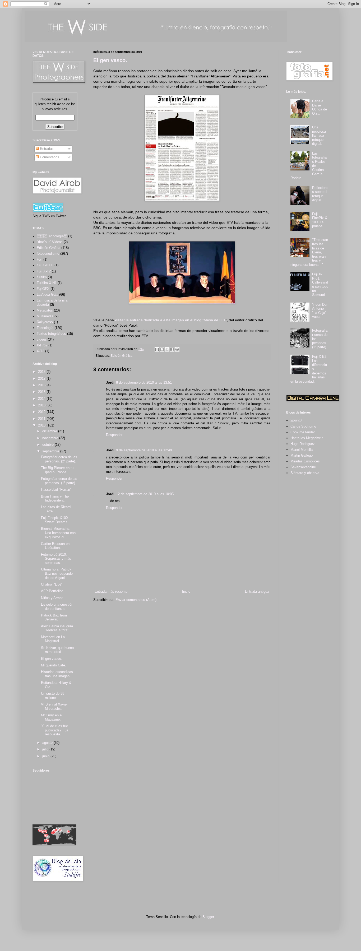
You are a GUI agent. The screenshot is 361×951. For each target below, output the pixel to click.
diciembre (50, 431)
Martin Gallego (301, 455)
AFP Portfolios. (52, 591)
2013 (42, 405)
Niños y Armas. (52, 598)
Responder (114, 435)
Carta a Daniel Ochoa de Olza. (319, 107)
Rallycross (45, 322)
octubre (48, 445)
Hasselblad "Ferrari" (56, 489)
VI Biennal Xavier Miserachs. (54, 706)
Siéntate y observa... (306, 473)
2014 (42, 399)
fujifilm (42, 277)
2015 (42, 392)
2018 (42, 372)
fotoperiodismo (48, 254)
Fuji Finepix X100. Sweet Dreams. (55, 520)
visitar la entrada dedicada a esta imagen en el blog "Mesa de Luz (169, 320)
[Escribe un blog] (162, 349)
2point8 (296, 420)
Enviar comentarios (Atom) (135, 600)
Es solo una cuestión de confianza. (57, 606)
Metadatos (45, 310)
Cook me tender (302, 432)
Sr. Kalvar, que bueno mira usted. (57, 650)
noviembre (50, 438)
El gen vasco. (110, 60)
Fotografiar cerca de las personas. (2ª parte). (59, 459)
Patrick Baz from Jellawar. (54, 617)
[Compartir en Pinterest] (177, 349)
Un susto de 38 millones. (52, 696)
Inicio (186, 591)
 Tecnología (52, 236)
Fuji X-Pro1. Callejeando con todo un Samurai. (320, 284)
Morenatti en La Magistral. (53, 639)
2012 (42, 412)
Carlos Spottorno (303, 426)
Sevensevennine (303, 467)
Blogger (208, 917)
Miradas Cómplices (305, 461)
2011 (42, 419)
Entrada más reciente (111, 591)
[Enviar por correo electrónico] (157, 349)
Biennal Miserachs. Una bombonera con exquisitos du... (58, 533)
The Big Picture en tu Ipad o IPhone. (57, 470)
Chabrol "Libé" (52, 584)
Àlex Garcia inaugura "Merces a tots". (57, 628)
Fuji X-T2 (44, 271)
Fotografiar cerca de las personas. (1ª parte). (59, 481)
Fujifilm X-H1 (47, 283)
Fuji (39, 259)
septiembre (51, 451)
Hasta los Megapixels (306, 438)
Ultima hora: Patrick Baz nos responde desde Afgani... (57, 573)
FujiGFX (43, 289)
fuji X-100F (45, 265)
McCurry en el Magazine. (51, 717)
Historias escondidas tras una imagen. (57, 674)
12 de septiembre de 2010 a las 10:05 (145, 494)
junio (46, 756)
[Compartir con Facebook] (172, 349)
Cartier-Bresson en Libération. (55, 546)
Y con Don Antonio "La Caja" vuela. (320, 311)
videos (42, 339)
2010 (42, 425)
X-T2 (40, 351)
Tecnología (45, 328)
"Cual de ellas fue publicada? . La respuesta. (54, 730)
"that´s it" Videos (50, 242)
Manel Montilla (301, 450)
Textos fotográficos (51, 334)
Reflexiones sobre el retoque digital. (320, 194)
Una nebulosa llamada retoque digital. (319, 135)
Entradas (46, 149)
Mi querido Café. (53, 665)
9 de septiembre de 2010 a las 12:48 (144, 450)
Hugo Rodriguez (302, 444)
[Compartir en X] (167, 349)
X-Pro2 (42, 345)
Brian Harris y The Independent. (55, 498)
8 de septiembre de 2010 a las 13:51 (144, 382)
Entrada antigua (257, 591)
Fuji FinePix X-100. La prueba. (320, 220)
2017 (42, 379)
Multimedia (45, 316)
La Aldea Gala (47, 294)
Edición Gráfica (121, 355)
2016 (42, 385)
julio (45, 749)
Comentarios (49, 157)
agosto (48, 743)
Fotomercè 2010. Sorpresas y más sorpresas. (56, 559)
